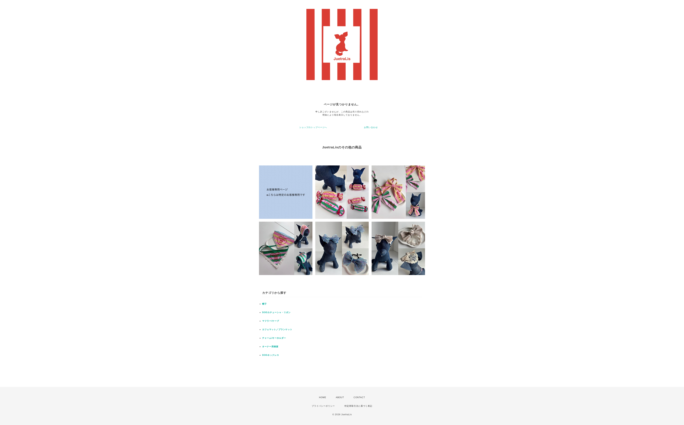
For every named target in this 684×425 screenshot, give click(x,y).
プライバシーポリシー (323, 406)
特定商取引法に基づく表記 (358, 406)
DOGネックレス (270, 355)
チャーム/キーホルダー (274, 338)
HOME (322, 397)
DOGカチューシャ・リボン (276, 312)
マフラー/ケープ (270, 321)
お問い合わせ (371, 127)
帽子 (264, 304)
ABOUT (340, 397)
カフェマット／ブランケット (277, 329)
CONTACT (359, 397)
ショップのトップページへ (313, 127)
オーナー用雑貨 (270, 346)
